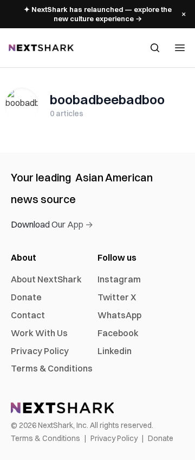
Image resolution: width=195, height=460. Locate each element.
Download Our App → (52, 224)
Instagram (119, 279)
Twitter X (117, 297)
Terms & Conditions (52, 368)
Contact (28, 315)
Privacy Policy (40, 350)
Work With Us (39, 332)
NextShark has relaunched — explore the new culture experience (98, 14)
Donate (26, 297)
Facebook (118, 332)
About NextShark (46, 279)
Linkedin (115, 350)
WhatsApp (119, 315)
